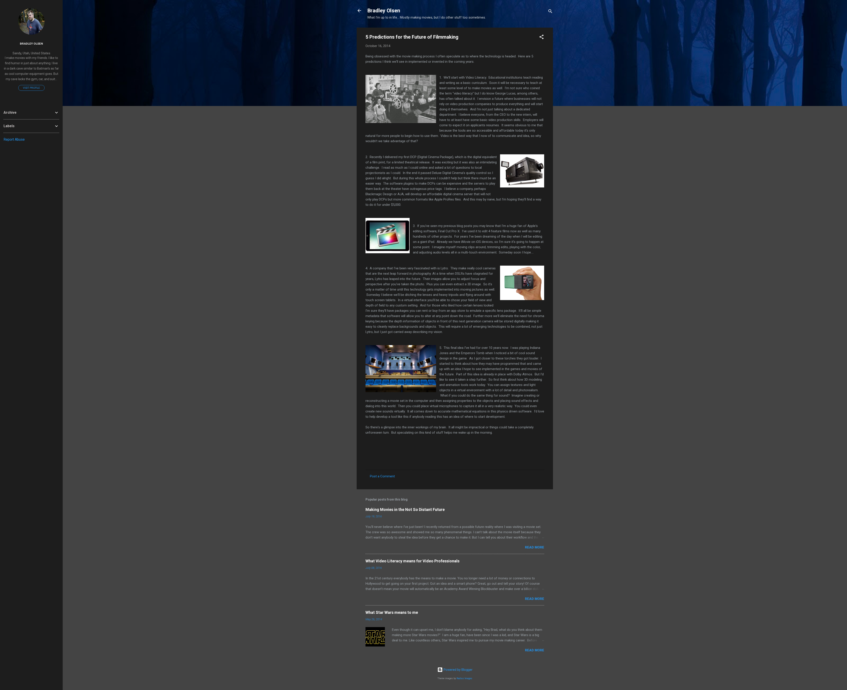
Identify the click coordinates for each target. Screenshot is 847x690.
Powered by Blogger (457, 670)
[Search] (550, 12)
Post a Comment (382, 476)
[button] (541, 37)
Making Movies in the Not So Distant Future (405, 509)
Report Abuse (14, 139)
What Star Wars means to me (391, 612)
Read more (534, 547)
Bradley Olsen (383, 11)
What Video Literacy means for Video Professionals (412, 561)
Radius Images (464, 678)
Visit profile (31, 87)
